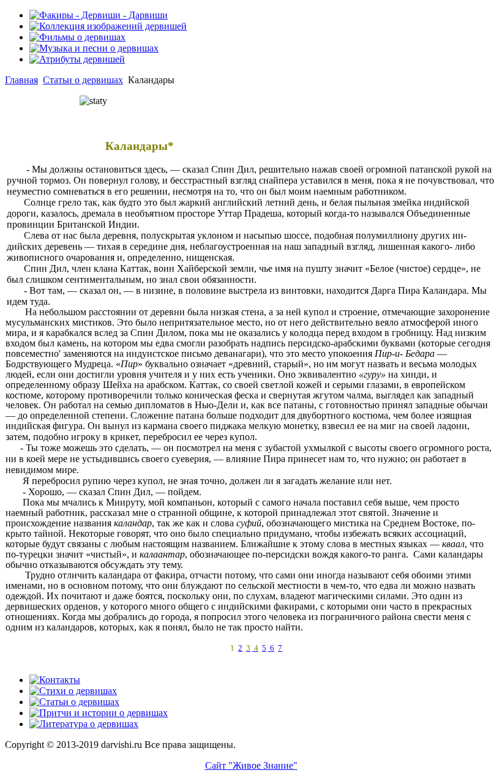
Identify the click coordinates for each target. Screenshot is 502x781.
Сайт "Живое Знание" (251, 765)
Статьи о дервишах (83, 80)
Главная (21, 80)
